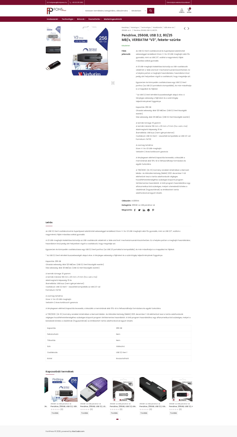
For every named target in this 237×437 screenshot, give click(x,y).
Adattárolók (157, 27)
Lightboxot (113, 83)
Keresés (150, 11)
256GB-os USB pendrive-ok (127, 30)
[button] (117, 419)
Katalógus (135, 27)
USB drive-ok (169, 27)
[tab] (49, 222)
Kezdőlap (125, 27)
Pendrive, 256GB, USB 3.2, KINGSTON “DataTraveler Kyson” (131, 406)
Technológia (146, 27)
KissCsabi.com (78, 431)
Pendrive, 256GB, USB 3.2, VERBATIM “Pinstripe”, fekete (70, 406)
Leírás (49, 222)
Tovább (50, 413)
